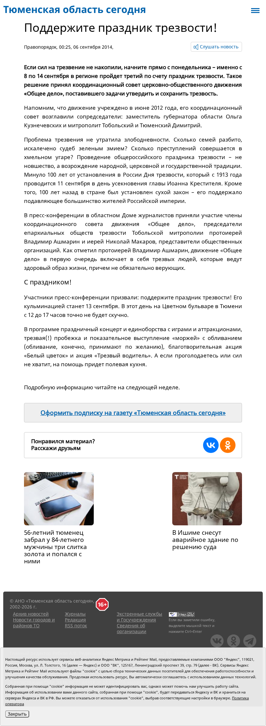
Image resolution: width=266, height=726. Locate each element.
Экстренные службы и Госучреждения (139, 617)
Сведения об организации (131, 628)
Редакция (75, 620)
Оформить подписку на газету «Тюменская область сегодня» (133, 412)
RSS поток (76, 625)
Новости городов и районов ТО (34, 623)
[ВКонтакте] (211, 445)
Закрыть (17, 714)
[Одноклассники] (228, 445)
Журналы (75, 614)
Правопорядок (40, 47)
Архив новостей (31, 614)
